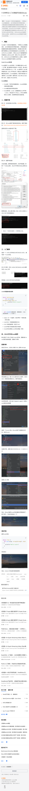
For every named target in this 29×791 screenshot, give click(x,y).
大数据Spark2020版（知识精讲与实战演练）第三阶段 (14, 729)
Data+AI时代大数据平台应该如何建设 (10, 754)
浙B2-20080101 (16, 783)
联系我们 (14, 771)
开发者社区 (6, 774)
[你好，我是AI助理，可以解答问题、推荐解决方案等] (20, 5)
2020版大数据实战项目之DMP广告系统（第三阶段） (14, 735)
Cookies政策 (14, 780)
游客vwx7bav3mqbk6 (5, 659)
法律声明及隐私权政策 (6, 780)
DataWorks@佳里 (5, 677)
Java (25, 574)
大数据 (17, 579)
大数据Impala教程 (5, 723)
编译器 (8, 581)
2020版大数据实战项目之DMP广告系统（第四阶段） (14, 738)
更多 (2, 742)
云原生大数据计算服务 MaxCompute (14, 574)
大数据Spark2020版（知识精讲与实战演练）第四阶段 (14, 732)
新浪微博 (9, 766)
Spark (8, 579)
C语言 (12, 576)
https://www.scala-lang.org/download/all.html (15, 125)
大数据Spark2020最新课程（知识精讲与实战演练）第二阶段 (14, 726)
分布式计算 (22, 576)
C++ (8, 576)
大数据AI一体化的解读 (6, 757)
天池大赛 (11, 774)
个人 (26, 9)
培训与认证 (16, 774)
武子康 (2, 615)
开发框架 (23, 579)
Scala (13, 579)
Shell (17, 576)
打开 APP (25, 2)
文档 (2, 774)
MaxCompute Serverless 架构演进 (9, 751)
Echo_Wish (3, 607)
